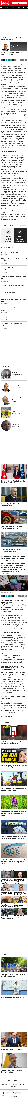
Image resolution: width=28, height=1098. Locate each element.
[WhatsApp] (11, 60)
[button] (21, 60)
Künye (10, 1084)
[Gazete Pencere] (5, 2)
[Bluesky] (6, 60)
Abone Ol (15, 2)
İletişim (15, 1084)
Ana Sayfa (5, 37)
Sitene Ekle (13, 1086)
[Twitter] (4, 60)
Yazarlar (12, 37)
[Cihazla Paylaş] (13, 60)
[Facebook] (2, 60)
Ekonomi (11, 7)
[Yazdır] (15, 60)
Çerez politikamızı (19, 1093)
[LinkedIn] (9, 60)
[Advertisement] (14, 347)
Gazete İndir (23, 2)
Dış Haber (18, 7)
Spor (23, 7)
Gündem (5, 7)
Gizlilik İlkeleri (21, 1084)
